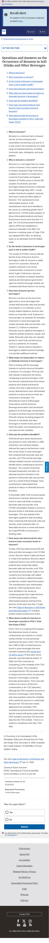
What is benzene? (17, 73)
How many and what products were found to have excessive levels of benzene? (24, 108)
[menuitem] (24, 784)
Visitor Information (24, 866)
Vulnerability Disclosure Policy (24, 883)
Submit (24, 826)
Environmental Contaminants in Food (18, 39)
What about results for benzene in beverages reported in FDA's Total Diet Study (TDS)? (26, 119)
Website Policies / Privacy (24, 872)
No (10, 819)
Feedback (47, 467)
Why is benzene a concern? (21, 77)
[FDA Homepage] (4, 32)
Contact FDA (24, 914)
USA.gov (24, 900)
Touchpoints (11, 835)
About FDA (24, 854)
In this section (11, 48)
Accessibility (24, 860)
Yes (11, 812)
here (21, 21)
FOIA (24, 889)
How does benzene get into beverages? (26, 89)
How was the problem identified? (23, 101)
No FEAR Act (24, 877)
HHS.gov (24, 895)
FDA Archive (24, 849)
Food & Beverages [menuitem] (12, 792)
